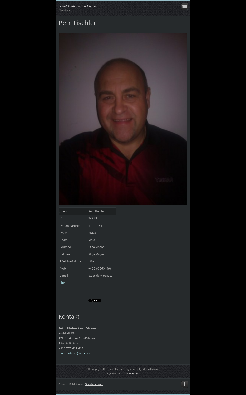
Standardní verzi (94, 384)
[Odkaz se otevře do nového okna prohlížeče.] (123, 118)
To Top (184, 384)
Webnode (134, 373)
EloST (63, 283)
